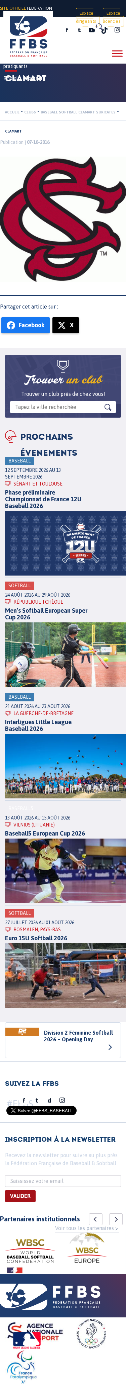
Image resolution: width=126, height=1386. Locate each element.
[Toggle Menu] (117, 53)
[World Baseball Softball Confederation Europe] (87, 1248)
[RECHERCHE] (99, 27)
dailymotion (49, 1100)
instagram (117, 30)
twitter (79, 30)
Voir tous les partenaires (84, 1228)
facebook (67, 30)
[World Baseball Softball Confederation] (30, 1252)
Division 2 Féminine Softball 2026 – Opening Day (78, 1036)
